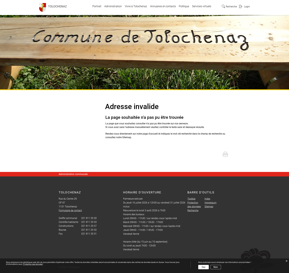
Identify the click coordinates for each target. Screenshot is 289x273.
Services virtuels (201, 6)
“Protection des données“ (33, 264)
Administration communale (73, 174)
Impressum (210, 202)
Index (207, 198)
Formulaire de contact (70, 210)
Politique (184, 6)
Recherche (192, 210)
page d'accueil (150, 133)
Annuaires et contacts (163, 6)
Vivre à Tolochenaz (136, 6)
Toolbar (191, 198)
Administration (113, 6)
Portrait (96, 6)
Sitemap (209, 206)
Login (247, 6)
